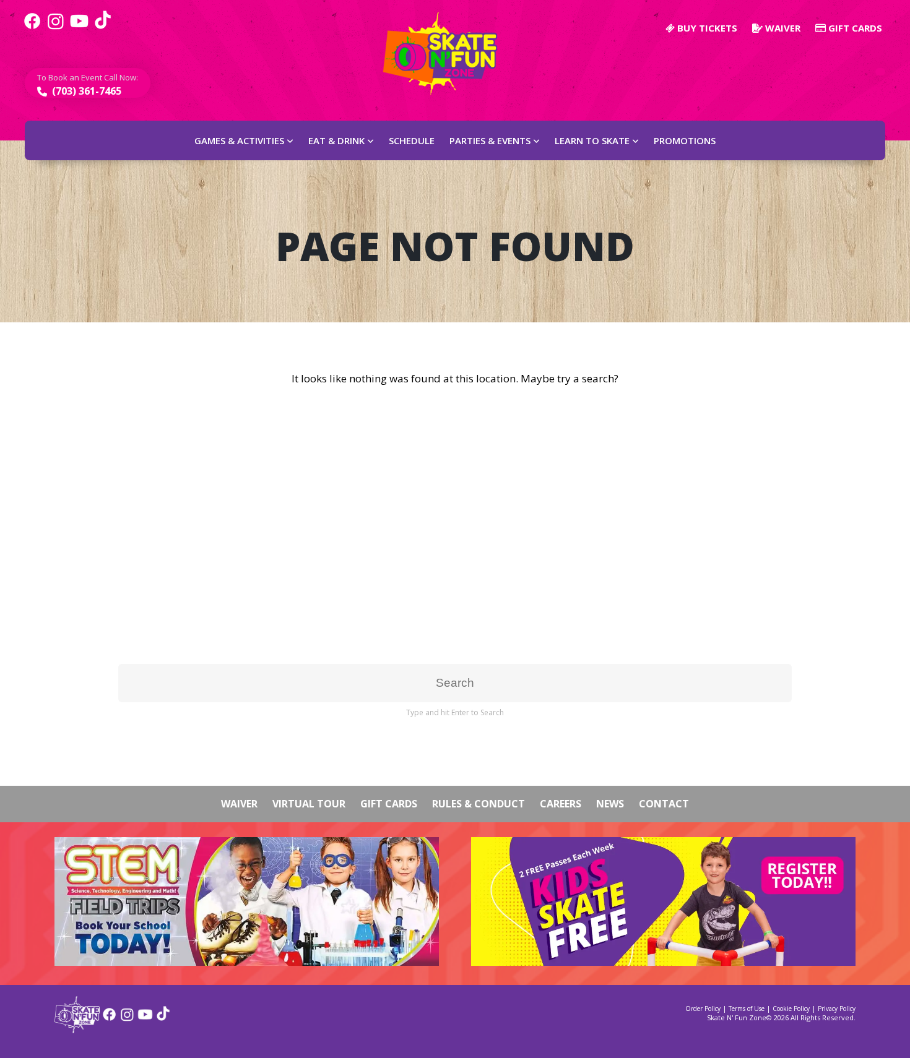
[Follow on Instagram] (127, 1019)
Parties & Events (490, 140)
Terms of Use (747, 1008)
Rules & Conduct (478, 804)
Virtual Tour (308, 804)
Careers (560, 804)
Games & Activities (239, 140)
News (610, 804)
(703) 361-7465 (85, 91)
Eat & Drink (336, 140)
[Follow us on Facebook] (32, 27)
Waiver (781, 28)
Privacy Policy (837, 1008)
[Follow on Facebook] (109, 1019)
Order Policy (703, 1008)
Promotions (685, 140)
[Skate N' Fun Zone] (77, 1029)
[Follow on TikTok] (163, 1019)
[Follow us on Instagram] (55, 27)
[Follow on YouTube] (145, 1019)
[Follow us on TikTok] (102, 27)
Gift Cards (854, 28)
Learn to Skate (592, 140)
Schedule (412, 140)
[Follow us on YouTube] (79, 27)
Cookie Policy (791, 1008)
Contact (664, 804)
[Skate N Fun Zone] (447, 53)
